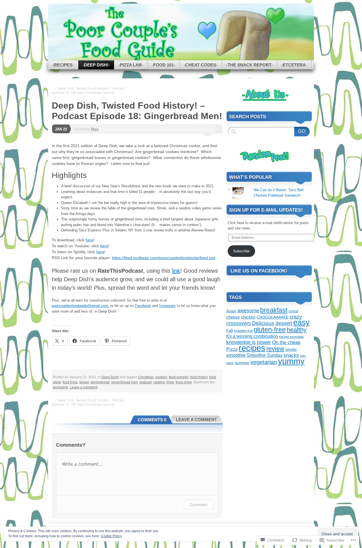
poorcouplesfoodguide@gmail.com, (80, 306)
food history (199, 377)
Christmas (146, 377)
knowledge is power (248, 342)
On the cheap (286, 342)
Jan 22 (61, 129)
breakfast (273, 310)
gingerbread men (124, 382)
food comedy (178, 377)
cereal (293, 311)
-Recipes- (63, 65)
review (275, 348)
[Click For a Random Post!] (258, 163)
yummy (291, 361)
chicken (248, 317)
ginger (84, 382)
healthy (297, 329)
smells (291, 349)
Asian (231, 311)
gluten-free (270, 329)
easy (301, 322)
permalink (60, 387)
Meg (94, 129)
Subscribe (241, 251)
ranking (159, 382)
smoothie (235, 355)
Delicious (263, 323)
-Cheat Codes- (200, 65)
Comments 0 (152, 419)
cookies (161, 377)
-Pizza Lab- (130, 65)
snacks (291, 355)
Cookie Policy (111, 536)
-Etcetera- (294, 65)
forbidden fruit (243, 330)
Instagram (167, 306)
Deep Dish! (110, 377)
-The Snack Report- (249, 65)
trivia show (184, 382)
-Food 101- (163, 65)
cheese (233, 317)
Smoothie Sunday (265, 355)
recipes (252, 348)
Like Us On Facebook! (258, 271)
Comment (199, 504)
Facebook (143, 306)
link (176, 271)
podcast (145, 382)
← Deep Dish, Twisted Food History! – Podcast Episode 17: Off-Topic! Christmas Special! (88, 91)
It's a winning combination (252, 336)
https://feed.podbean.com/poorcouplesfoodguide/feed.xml (163, 257)
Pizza (232, 349)
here (89, 240)
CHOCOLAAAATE (272, 317)
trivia (170, 382)
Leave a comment (83, 387)
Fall (229, 330)
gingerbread (99, 382)
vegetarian (264, 362)
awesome (248, 310)
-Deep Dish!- (96, 65)
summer (242, 362)
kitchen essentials (291, 336)
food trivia (70, 382)
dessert (283, 323)
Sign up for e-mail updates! (266, 210)
